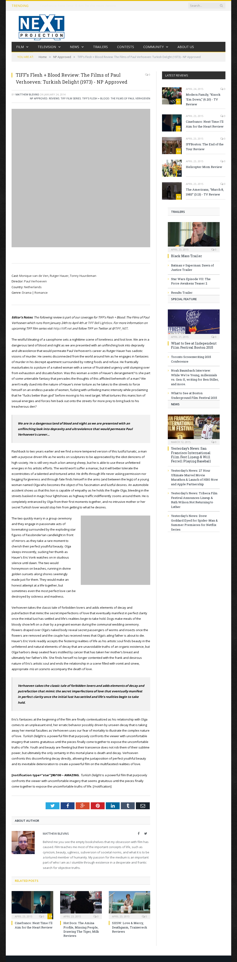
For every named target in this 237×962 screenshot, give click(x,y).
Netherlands (33, 287)
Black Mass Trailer (186, 256)
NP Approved (38, 98)
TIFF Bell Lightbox (100, 323)
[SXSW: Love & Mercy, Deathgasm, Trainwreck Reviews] (129, 904)
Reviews (54, 98)
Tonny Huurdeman (83, 276)
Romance (41, 292)
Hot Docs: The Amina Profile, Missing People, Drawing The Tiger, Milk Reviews (81, 929)
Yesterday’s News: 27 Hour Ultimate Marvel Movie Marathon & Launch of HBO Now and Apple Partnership (194, 477)
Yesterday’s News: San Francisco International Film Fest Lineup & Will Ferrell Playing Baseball (191, 454)
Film (20, 47)
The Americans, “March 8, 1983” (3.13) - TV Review (205, 191)
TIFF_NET (121, 328)
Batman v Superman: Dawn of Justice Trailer (192, 267)
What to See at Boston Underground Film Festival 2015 (194, 395)
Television (47, 47)
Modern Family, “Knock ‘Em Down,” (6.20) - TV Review (203, 99)
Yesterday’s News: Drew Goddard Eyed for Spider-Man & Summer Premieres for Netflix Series (194, 522)
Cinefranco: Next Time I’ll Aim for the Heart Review (78, 6)
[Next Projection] (42, 26)
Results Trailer (182, 292)
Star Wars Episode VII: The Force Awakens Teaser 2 (191, 281)
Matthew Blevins (27, 94)
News (74, 47)
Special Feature (184, 299)
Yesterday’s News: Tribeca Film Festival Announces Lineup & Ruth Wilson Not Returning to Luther (194, 500)
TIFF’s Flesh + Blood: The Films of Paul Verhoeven (116, 98)
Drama (27, 292)
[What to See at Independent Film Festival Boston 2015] (194, 323)
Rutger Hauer (59, 276)
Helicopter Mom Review (204, 167)
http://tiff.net (62, 328)
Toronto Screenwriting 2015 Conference (191, 359)
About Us (186, 47)
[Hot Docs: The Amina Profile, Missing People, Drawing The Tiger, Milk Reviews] (81, 904)
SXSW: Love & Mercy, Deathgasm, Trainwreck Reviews (129, 927)
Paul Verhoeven (35, 281)
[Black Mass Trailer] (194, 235)
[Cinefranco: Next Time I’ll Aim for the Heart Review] (32, 904)
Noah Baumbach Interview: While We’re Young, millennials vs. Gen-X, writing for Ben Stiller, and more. (195, 377)
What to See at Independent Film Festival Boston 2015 (194, 345)
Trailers (100, 47)
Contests (125, 47)
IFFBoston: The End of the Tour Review (205, 146)
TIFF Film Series (71, 98)
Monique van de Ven (33, 276)
